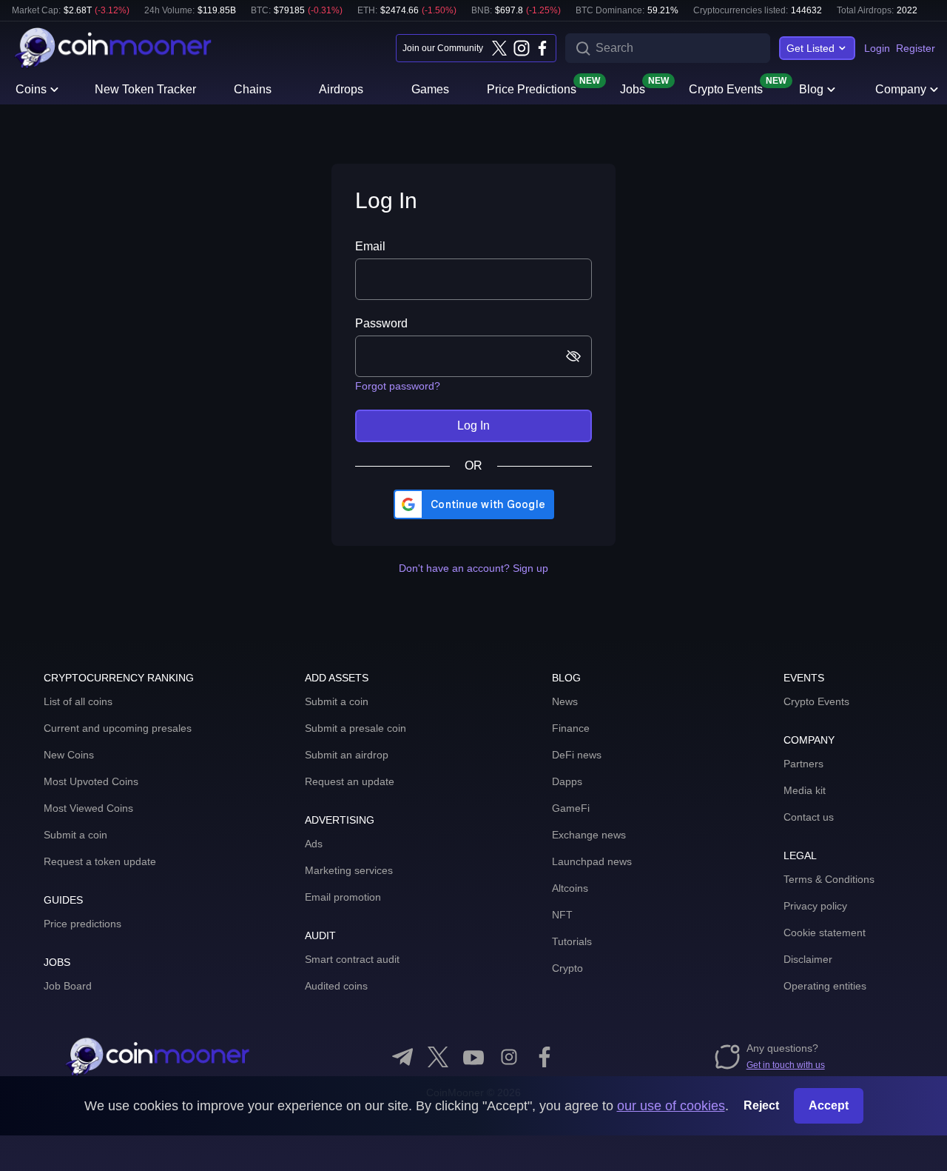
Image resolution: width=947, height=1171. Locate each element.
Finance (571, 728)
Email (370, 246)
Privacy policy (815, 906)
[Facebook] (542, 48)
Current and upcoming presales (118, 728)
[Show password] (570, 356)
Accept (829, 1105)
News (565, 701)
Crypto (567, 968)
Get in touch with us (786, 1065)
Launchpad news (592, 861)
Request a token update (100, 861)
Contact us (808, 817)
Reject (761, 1105)
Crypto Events (726, 88)
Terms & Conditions (828, 879)
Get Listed (810, 48)
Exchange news (589, 835)
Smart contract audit (352, 959)
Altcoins (570, 888)
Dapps (567, 781)
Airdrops (341, 89)
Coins (31, 89)
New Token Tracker (145, 89)
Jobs (632, 88)
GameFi (571, 808)
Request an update (349, 781)
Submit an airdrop (346, 755)
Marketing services (349, 870)
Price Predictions (531, 88)
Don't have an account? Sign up (473, 568)
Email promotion (343, 897)
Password (381, 323)
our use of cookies (671, 1105)
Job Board (68, 986)
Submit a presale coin (355, 728)
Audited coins (336, 986)
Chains (253, 89)
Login (877, 48)
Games (430, 89)
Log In (473, 425)
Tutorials (572, 941)
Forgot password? (397, 386)
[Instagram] (521, 48)
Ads (314, 844)
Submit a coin (75, 835)
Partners (803, 764)
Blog (811, 89)
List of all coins (78, 701)
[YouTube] (473, 1057)
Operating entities (824, 986)
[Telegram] (402, 1057)
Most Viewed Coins (88, 808)
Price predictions (82, 924)
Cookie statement (824, 932)
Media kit (804, 790)
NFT (562, 915)
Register (915, 48)
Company (900, 89)
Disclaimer (807, 959)
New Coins (69, 755)
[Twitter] (499, 48)
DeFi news (576, 755)
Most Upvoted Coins (91, 781)
